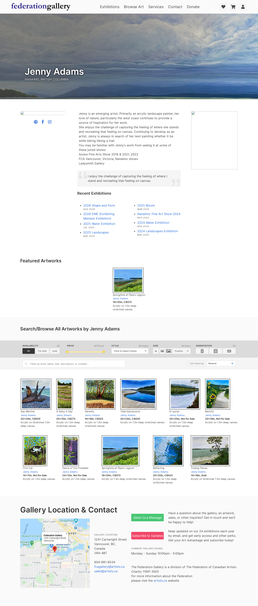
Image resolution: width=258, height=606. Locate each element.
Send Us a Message (148, 517)
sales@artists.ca (105, 571)
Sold (54, 350)
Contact (175, 7)
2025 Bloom (146, 205)
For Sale (42, 350)
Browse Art (134, 7)
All (28, 350)
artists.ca (160, 580)
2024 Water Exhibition (153, 222)
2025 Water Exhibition (99, 224)
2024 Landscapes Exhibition (157, 231)
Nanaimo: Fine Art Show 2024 (158, 214)
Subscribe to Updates (147, 536)
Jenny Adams (120, 298)
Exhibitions (109, 7)
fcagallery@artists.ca (109, 566)
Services (156, 7)
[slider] (67, 351)
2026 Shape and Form (99, 205)
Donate (193, 7)
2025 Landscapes (96, 232)
